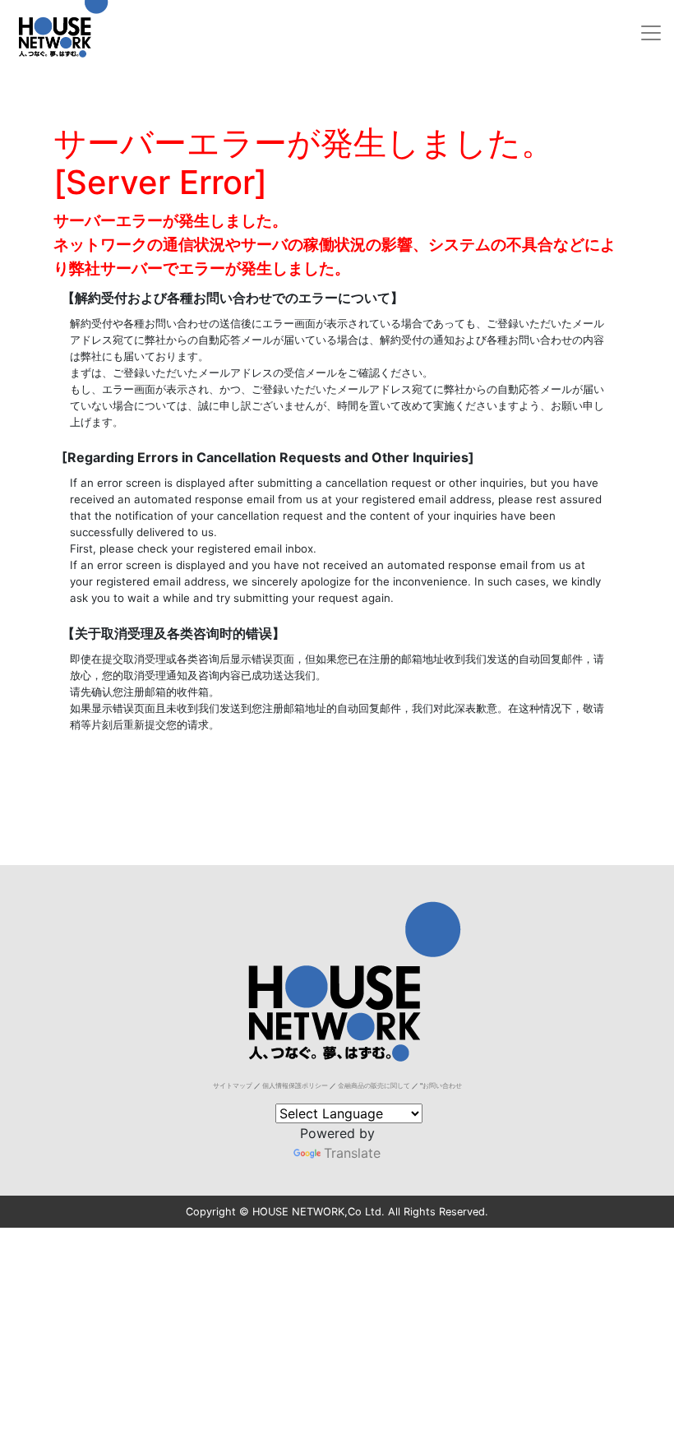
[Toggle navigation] (651, 32)
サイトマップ (232, 1085)
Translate (352, 1153)
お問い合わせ (442, 1085)
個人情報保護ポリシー (295, 1085)
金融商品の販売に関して (374, 1085)
